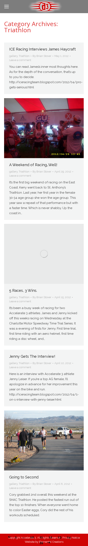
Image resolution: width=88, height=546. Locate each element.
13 (59, 537)
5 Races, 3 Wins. (23, 290)
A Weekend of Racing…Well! (33, 165)
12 (50, 537)
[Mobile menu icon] (6, 6)
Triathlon (24, 55)
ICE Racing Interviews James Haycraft (42, 49)
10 (32, 537)
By (42, 55)
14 (69, 537)
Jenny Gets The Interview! (32, 356)
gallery (13, 55)
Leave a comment (20, 60)
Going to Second (23, 477)
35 (41, 543)
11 (41, 537)
